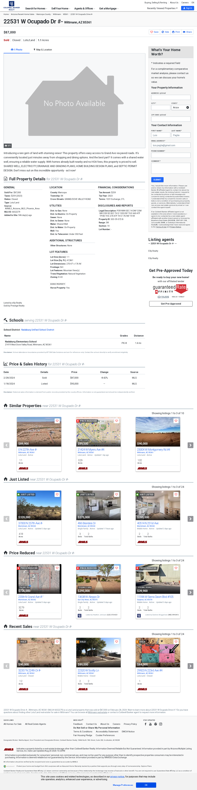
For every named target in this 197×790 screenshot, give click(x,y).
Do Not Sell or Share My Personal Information (96, 728)
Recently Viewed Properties (161, 8)
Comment (156, 161)
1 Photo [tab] (17, 49)
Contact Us (91, 724)
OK (146, 785)
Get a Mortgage (108, 8)
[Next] (190, 445)
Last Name (176, 131)
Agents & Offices (83, 8)
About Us (174, 3)
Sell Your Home (60, 8)
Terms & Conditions (82, 731)
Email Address (158, 141)
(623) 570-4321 (112, 615)
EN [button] (193, 2)
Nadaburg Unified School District (37, 329)
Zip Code (158, 115)
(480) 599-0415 (173, 615)
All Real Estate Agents (35, 724)
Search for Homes (35, 8)
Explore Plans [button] (146, 766)
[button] (187, 8)
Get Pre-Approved (171, 303)
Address (158, 93)
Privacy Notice (175, 227)
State (174, 103)
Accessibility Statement (107, 731)
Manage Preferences (123, 785)
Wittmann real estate (97, 712)
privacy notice (117, 776)
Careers (185, 3)
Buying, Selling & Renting (156, 3)
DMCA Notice (128, 731)
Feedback (77, 724)
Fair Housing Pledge (82, 735)
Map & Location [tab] (44, 49)
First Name (156, 131)
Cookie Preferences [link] (105, 735)
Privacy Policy (130, 724)
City (153, 103)
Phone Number (158, 151)
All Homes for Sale (12, 724)
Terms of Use (161, 227)
